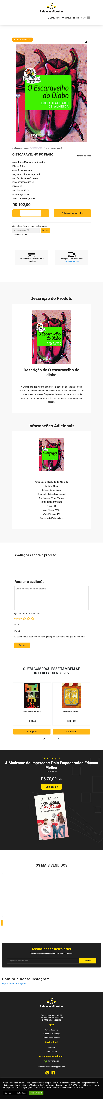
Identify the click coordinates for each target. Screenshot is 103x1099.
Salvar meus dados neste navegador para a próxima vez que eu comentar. (51, 636)
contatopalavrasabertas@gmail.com (51, 1067)
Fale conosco (52, 1051)
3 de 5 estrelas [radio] (24, 618)
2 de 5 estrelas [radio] (20, 618)
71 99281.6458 (53, 1061)
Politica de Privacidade (51, 1038)
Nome (17, 624)
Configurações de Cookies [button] (15, 1093)
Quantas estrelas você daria (27, 613)
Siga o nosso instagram (15, 983)
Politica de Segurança (51, 1034)
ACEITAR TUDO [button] (36, 1093)
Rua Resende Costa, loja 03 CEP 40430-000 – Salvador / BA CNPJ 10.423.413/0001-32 (51, 1017)
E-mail (18, 631)
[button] (86, 42)
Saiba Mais (51, 786)
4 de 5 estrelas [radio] (28, 618)
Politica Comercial (51, 1030)
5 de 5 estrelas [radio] (32, 618)
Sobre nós (51, 1048)
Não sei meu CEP (20, 235)
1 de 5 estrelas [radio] (16, 618)
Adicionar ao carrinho (72, 213)
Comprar (32, 731)
